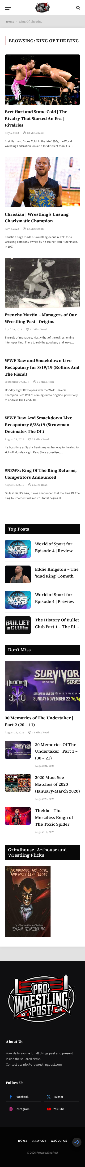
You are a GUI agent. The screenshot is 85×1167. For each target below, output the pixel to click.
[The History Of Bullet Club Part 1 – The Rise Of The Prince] (18, 625)
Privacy (39, 1141)
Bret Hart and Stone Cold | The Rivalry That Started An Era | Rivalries (36, 118)
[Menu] (8, 7)
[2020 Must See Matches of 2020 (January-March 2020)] (18, 783)
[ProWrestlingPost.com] (42, 7)
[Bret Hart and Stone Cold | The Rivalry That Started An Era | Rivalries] (42, 79)
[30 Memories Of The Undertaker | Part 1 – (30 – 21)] (18, 750)
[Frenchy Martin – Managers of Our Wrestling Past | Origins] (42, 283)
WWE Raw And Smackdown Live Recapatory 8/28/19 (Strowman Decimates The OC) (38, 424)
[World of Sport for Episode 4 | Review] (18, 549)
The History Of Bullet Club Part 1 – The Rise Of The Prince (57, 626)
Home (10, 21)
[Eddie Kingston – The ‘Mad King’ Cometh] (18, 574)
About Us (59, 1141)
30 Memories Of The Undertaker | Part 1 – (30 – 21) (56, 751)
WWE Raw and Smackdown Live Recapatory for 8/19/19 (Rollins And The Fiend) (42, 367)
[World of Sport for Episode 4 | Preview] (18, 600)
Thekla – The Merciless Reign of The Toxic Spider (54, 817)
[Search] (77, 7)
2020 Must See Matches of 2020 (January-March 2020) (57, 784)
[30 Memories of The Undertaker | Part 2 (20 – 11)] (42, 686)
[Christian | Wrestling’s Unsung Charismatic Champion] (42, 182)
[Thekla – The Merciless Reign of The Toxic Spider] (18, 816)
